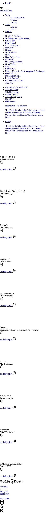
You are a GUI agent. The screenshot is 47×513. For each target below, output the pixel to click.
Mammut (9, 48)
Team (12, 29)
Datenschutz (5, 498)
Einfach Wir (10, 69)
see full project (6, 169)
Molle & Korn (6, 11)
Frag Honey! (10, 43)
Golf (7, 66)
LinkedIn (4, 487)
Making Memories (12, 76)
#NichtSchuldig (11, 92)
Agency (13, 27)
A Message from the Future (16, 87)
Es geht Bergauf (12, 78)
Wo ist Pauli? (10, 52)
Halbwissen (10, 101)
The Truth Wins (11, 89)
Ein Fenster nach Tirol (14, 80)
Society (13, 22)
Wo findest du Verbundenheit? (17, 38)
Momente (9, 59)
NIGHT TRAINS (12, 36)
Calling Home (11, 94)
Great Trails (10, 64)
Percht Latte (10, 41)
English (8, 3)
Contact (8, 31)
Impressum (4, 494)
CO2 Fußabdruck (12, 45)
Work (7, 15)
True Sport (9, 83)
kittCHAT (9, 99)
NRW (7, 55)
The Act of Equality (13, 97)
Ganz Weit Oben (12, 57)
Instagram (4, 491)
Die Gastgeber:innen (13, 62)
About (7, 24)
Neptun (8, 50)
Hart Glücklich (11, 73)
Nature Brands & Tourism (24, 111)
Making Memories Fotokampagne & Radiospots (25, 71)
